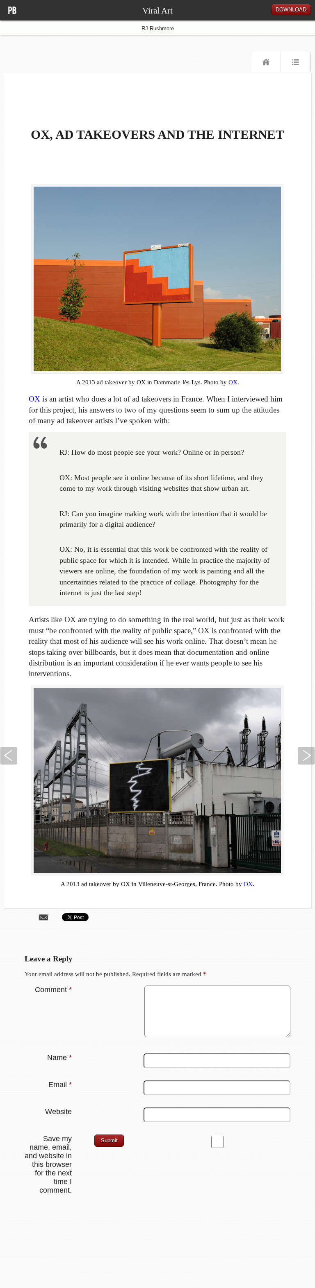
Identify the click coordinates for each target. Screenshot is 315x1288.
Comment (53, 990)
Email (60, 1084)
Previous (8, 756)
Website (58, 1112)
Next (306, 756)
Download (291, 10)
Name (59, 1057)
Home (266, 64)
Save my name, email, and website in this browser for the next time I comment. (48, 1164)
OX (232, 382)
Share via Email (43, 917)
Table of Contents (295, 64)
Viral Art (157, 11)
